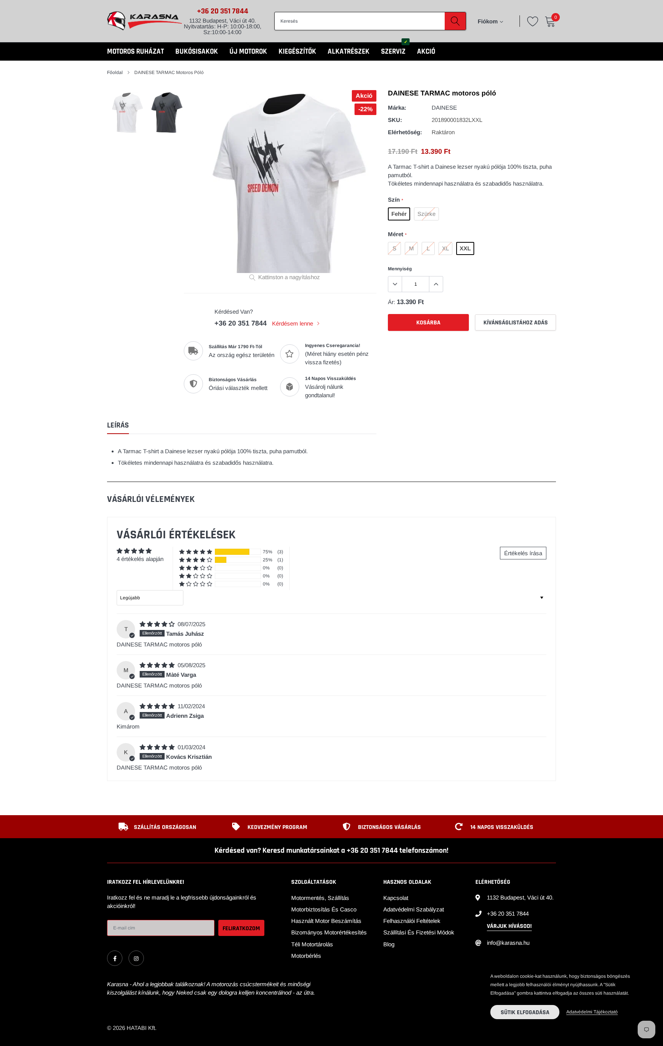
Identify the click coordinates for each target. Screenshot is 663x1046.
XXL (465, 248)
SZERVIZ (393, 51)
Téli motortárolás (312, 944)
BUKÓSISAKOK (196, 51)
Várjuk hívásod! (509, 926)
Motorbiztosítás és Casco (323, 909)
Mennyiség (400, 268)
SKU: (395, 120)
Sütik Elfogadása (525, 1012)
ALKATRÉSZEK (348, 51)
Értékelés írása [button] (523, 553)
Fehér (399, 214)
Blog (388, 944)
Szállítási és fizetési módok (418, 932)
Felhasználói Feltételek (411, 921)
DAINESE (444, 107)
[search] (455, 21)
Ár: (391, 302)
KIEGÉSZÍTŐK (297, 51)
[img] (158, 624)
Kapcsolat (395, 898)
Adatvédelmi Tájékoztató (592, 1012)
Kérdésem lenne (293, 323)
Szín (395, 199)
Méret (397, 234)
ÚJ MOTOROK (248, 51)
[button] (195, 552)
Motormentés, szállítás (320, 898)
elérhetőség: (405, 132)
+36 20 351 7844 (222, 11)
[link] (114, 958)
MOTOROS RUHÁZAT (135, 51)
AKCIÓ (426, 51)
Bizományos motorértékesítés (329, 932)
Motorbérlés (306, 955)
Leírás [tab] (118, 425)
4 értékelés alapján (140, 559)
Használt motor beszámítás (326, 921)
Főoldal (115, 72)
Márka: (397, 107)
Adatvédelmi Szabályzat (413, 909)
